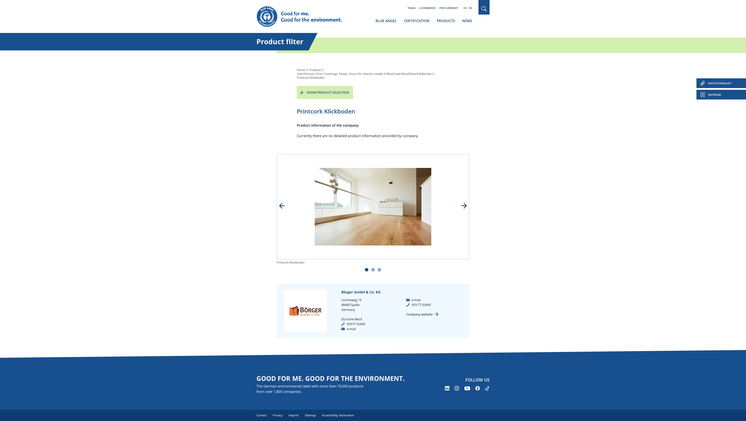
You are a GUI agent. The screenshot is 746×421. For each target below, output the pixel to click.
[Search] (484, 8)
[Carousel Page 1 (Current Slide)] (366, 269)
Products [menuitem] (446, 20)
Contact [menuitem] (261, 415)
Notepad (714, 95)
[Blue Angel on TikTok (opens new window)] (487, 388)
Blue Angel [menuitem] (386, 20)
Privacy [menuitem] (277, 415)
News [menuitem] (467, 20)
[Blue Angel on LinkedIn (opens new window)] (447, 388)
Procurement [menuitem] (448, 8)
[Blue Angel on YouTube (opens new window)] (467, 388)
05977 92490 (356, 324)
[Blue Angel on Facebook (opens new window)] (477, 388)
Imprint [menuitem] (294, 415)
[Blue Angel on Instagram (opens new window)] (457, 388)
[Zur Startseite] (303, 16)
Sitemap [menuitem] (310, 415)
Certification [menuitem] (417, 20)
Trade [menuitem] (412, 8)
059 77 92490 (421, 305)
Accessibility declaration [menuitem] (338, 415)
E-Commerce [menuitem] (427, 8)
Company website (419, 314)
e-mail (351, 329)
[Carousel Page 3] (379, 269)
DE (465, 8)
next (461, 206)
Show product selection (328, 92)
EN (470, 8)
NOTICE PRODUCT (720, 83)
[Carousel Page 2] (373, 269)
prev (284, 206)
